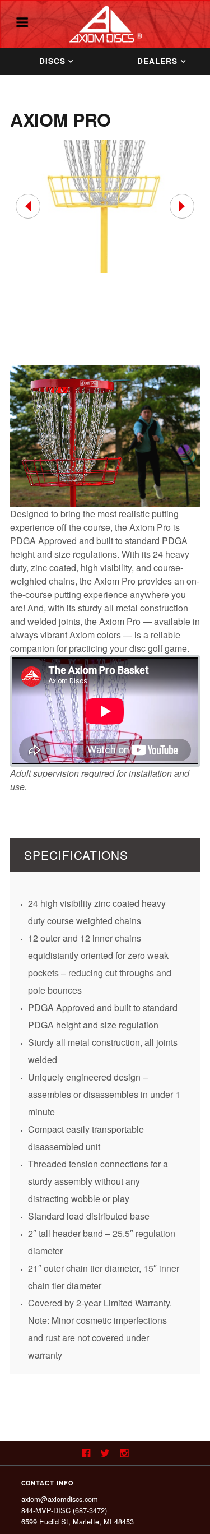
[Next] (182, 206)
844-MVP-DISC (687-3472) (64, 1510)
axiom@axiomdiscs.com (59, 1499)
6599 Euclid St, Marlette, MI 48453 (77, 1521)
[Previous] (28, 206)
